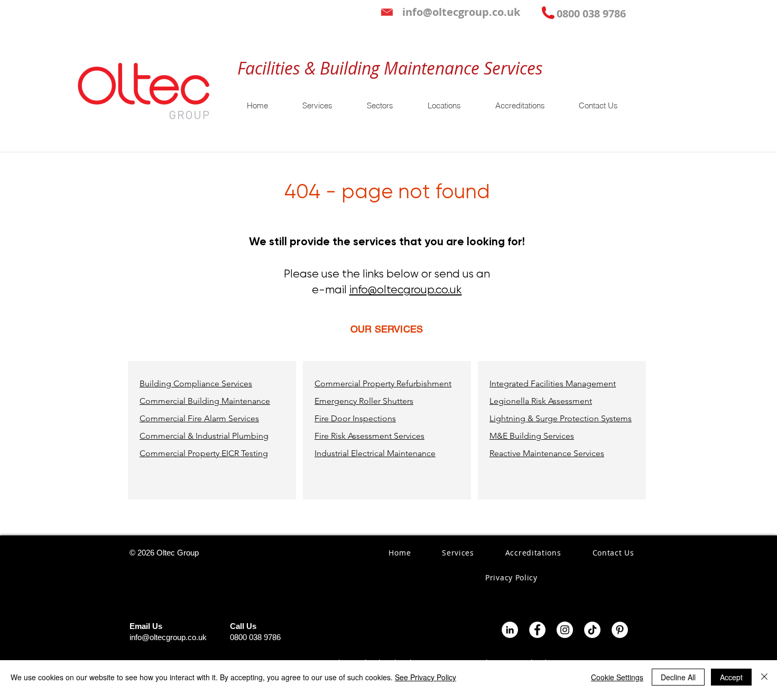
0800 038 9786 (255, 637)
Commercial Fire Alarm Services (199, 418)
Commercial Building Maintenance (205, 401)
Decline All (678, 677)
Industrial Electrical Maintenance (375, 453)
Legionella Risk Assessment (540, 401)
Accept (731, 677)
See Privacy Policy (425, 677)
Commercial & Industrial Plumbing (204, 436)
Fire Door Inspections (355, 418)
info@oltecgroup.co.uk (405, 289)
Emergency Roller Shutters (363, 401)
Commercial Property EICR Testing (204, 453)
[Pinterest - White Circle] (620, 630)
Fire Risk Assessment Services (369, 436)
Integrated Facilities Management (552, 383)
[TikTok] (592, 630)
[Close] (764, 677)
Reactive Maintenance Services (546, 453)
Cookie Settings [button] (617, 677)
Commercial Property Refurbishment (382, 383)
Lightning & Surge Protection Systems (560, 418)
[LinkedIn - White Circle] (510, 630)
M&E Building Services (531, 436)
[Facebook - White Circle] (537, 630)
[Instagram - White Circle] (565, 630)
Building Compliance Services (196, 383)
